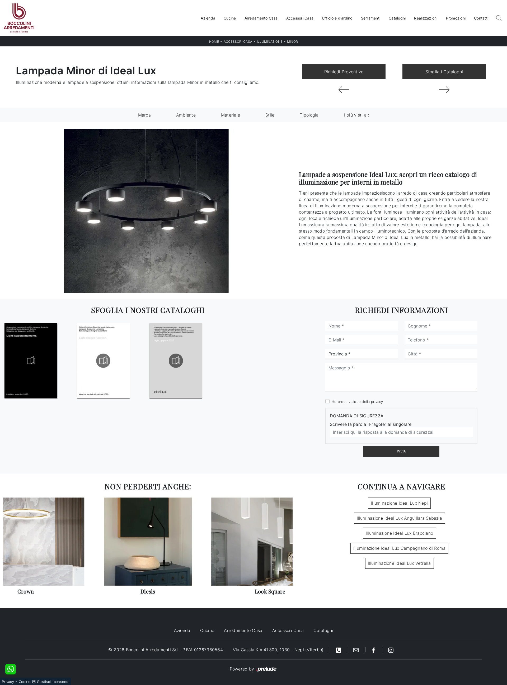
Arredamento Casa (261, 18)
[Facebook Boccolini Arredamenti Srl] (374, 649)
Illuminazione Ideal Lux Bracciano (399, 533)
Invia (401, 451)
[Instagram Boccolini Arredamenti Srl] (391, 649)
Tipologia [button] (309, 115)
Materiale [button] (230, 115)
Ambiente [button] (186, 115)
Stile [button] (269, 115)
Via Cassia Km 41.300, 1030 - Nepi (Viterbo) (278, 649)
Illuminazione (269, 42)
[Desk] (444, 89)
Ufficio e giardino (337, 18)
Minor (292, 42)
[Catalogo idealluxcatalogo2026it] (176, 360)
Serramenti (371, 18)
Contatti (481, 18)
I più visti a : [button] (356, 115)
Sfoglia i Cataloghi (444, 71)
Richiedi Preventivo (344, 71)
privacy (377, 401)
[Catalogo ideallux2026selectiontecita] (103, 360)
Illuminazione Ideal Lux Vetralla (399, 563)
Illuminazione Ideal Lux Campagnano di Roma (399, 548)
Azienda (208, 18)
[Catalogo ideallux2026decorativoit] (31, 360)
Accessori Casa (300, 18)
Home (214, 42)
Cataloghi (397, 18)
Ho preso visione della (357, 401)
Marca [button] (144, 115)
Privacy (8, 681)
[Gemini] (344, 89)
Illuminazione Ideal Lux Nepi (399, 503)
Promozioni (456, 18)
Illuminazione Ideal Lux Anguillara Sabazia (399, 518)
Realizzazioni (425, 18)
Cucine (230, 18)
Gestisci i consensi (53, 681)
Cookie (25, 681)
